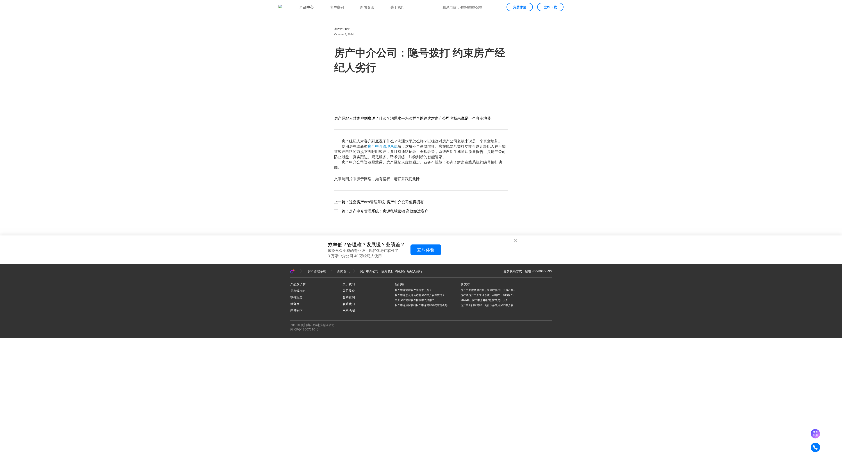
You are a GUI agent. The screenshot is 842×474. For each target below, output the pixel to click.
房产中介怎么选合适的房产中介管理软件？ (420, 295)
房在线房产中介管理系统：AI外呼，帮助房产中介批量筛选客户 (488, 295)
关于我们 (397, 7)
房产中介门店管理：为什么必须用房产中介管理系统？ (488, 305)
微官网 (295, 304)
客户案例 (337, 7)
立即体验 (426, 250)
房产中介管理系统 (383, 146)
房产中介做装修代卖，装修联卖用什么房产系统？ (488, 290)
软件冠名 (296, 297)
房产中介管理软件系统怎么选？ (413, 290)
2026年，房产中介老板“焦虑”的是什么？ (484, 300)
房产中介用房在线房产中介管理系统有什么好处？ (422, 305)
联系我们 (349, 304)
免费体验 (519, 7)
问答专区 (296, 310)
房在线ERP (297, 291)
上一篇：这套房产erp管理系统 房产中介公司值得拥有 (379, 201)
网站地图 (349, 310)
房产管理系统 (317, 271)
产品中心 (307, 7)
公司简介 (349, 291)
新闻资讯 (367, 7)
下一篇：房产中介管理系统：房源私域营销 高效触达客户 (381, 211)
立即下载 (550, 7)
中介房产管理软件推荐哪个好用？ (414, 300)
